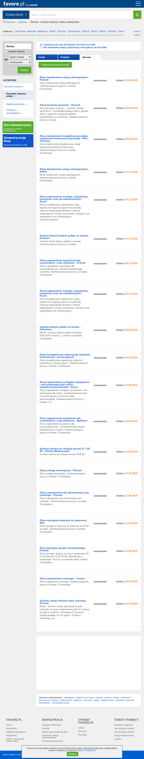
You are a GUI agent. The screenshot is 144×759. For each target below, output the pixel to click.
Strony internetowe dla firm (55, 732)
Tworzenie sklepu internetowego (50, 736)
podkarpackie (66, 700)
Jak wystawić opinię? (124, 732)
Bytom (52, 31)
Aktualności (11, 728)
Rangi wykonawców (123, 735)
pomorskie (87, 700)
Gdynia (94, 31)
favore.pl (24, 4)
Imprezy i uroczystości (14, 111)
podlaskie (77, 700)
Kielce (121, 31)
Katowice (112, 31)
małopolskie (126, 697)
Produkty (65, 57)
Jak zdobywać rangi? (124, 728)
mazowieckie (44, 700)
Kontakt (45, 728)
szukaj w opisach (16, 51)
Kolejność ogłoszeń (123, 725)
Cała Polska (20, 31)
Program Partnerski (51, 725)
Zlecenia (86, 57)
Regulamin (11, 735)
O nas (9, 725)
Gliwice (102, 31)
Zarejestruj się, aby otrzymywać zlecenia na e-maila (69, 44)
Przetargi (82, 735)
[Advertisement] (89, 662)
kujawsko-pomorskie (85, 697)
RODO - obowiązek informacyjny (15, 740)
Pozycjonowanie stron (52, 741)
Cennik (117, 739)
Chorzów (61, 31)
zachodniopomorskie (60, 703)
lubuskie (108, 697)
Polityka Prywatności (16, 732)
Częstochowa (73, 31)
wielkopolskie (44, 703)
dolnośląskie (69, 697)
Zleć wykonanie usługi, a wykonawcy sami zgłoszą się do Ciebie (75, 47)
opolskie (54, 700)
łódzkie (116, 697)
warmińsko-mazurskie (124, 700)
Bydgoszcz (43, 31)
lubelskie (99, 697)
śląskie (96, 700)
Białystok (31, 31)
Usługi (41, 57)
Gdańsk (85, 31)
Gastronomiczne (17, 104)
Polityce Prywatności (86, 750)
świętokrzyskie (107, 700)
